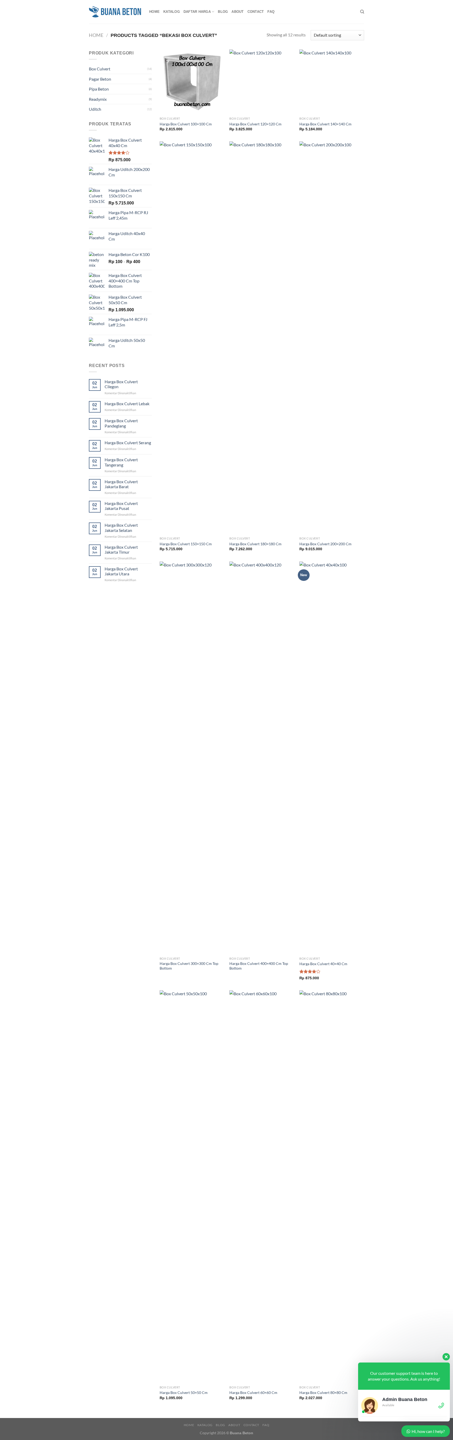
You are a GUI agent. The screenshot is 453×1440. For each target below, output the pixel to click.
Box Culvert (99, 68)
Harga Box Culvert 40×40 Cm (323, 963)
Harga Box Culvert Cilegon (121, 384)
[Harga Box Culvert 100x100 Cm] (192, 81)
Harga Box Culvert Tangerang (121, 462)
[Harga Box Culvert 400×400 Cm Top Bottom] (261, 757)
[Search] (362, 12)
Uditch (95, 109)
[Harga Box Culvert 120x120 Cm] (261, 81)
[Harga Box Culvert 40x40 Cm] (331, 757)
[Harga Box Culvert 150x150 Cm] (192, 337)
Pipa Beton (99, 88)
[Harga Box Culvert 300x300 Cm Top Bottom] (192, 757)
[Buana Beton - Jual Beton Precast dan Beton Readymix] (115, 12)
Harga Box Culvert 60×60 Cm (253, 1392)
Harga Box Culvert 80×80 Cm (323, 1392)
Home (154, 12)
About (237, 12)
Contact (255, 12)
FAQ (270, 12)
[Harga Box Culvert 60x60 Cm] (261, 1186)
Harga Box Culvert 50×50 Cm (184, 1392)
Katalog (171, 12)
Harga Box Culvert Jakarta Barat (121, 484)
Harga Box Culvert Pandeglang (121, 423)
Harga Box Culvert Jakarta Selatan (121, 527)
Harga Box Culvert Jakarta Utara (121, 571)
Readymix (98, 99)
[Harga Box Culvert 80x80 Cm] (331, 1186)
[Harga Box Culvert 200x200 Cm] (331, 337)
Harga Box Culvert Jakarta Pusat (121, 506)
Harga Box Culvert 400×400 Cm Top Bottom (258, 966)
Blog (223, 12)
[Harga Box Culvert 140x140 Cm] (331, 81)
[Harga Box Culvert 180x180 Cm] (261, 337)
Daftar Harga (197, 12)
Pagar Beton (100, 78)
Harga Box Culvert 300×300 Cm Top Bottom (189, 966)
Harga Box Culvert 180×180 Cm (255, 544)
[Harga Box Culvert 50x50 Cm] (192, 1186)
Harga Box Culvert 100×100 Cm (186, 124)
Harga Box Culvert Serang (128, 442)
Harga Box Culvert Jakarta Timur (121, 549)
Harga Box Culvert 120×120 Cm (255, 124)
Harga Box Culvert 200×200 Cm (325, 544)
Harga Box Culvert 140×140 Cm (325, 124)
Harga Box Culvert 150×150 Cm (186, 544)
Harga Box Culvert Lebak (127, 403)
